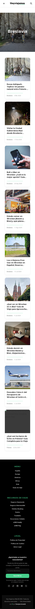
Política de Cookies (17, 543)
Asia (17, 484)
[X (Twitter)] (26, 585)
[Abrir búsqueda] (31, 3)
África (17, 481)
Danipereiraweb (21, 604)
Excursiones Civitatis (17, 519)
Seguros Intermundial (17, 505)
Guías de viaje (17, 488)
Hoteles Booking (17, 509)
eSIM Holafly (17, 522)
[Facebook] (17, 585)
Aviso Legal (17, 547)
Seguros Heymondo (17, 502)
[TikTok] (13, 585)
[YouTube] (21, 585)
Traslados (17, 516)
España (17, 471)
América (17, 477)
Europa (17, 474)
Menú (4, 3)
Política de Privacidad (17, 540)
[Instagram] (8, 585)
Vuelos (17, 512)
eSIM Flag (17, 526)
